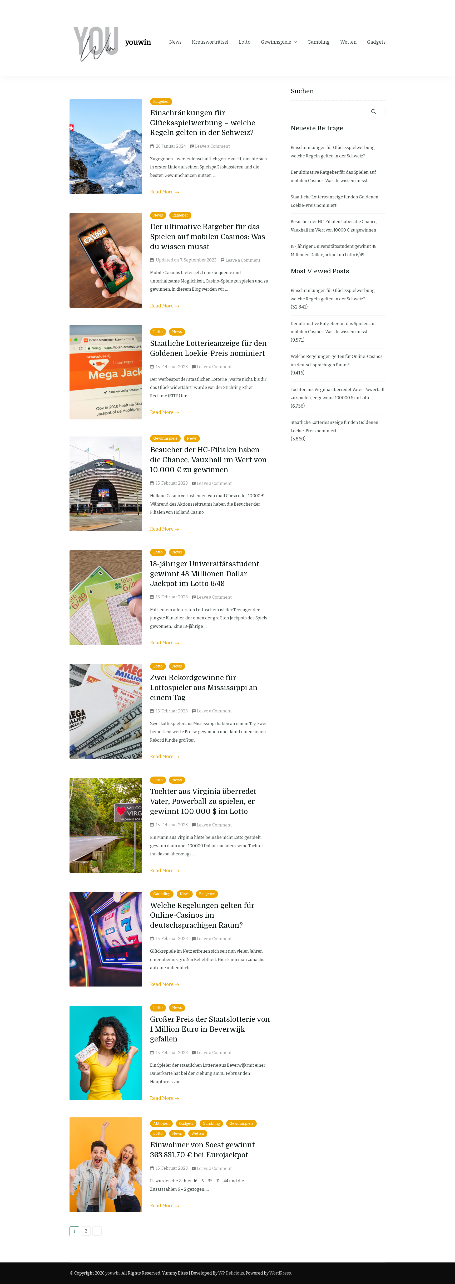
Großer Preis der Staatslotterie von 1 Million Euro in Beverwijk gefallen (210, 1029)
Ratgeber (161, 101)
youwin (138, 42)
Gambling (319, 42)
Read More (162, 192)
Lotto (244, 42)
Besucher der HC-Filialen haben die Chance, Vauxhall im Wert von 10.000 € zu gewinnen (208, 460)
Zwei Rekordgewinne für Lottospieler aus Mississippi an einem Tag (204, 688)
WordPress (280, 1273)
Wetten (348, 42)
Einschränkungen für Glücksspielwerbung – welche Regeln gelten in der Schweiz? (202, 123)
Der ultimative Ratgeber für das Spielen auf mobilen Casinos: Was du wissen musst (207, 237)
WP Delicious (231, 1273)
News (175, 42)
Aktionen (161, 1123)
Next (97, 1231)
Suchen (302, 91)
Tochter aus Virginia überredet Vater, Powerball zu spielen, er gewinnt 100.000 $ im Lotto (203, 801)
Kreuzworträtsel (210, 42)
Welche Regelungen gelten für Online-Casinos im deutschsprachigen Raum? (202, 915)
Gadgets (376, 42)
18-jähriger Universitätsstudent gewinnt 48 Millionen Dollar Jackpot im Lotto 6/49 (204, 574)
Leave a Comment (212, 147)
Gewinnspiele (276, 42)
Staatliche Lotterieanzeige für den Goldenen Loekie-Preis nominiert (334, 201)
